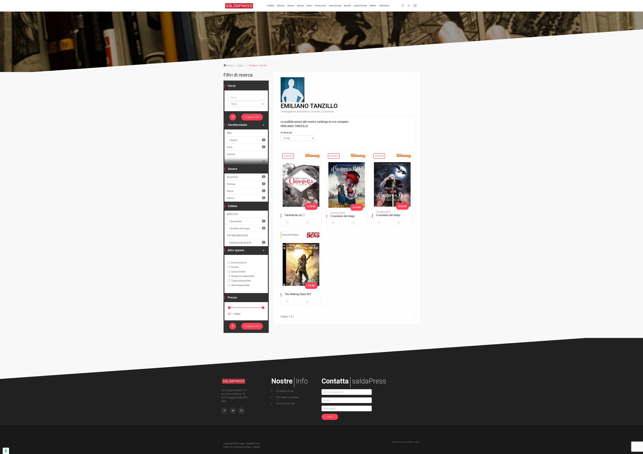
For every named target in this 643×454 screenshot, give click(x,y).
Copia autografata (241, 280)
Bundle (347, 5)
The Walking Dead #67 (298, 294)
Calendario (384, 5)
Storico (245, 198)
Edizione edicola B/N (246, 242)
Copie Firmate (360, 5)
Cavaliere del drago (246, 228)
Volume (231, 154)
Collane (270, 5)
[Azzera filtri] (232, 117)
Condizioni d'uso (285, 391)
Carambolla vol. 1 (295, 215)
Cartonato (246, 161)
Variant (246, 140)
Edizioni (281, 5)
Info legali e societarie (287, 397)
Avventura (245, 177)
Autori (309, 5)
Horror (245, 191)
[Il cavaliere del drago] (346, 188)
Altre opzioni (236, 250)
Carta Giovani (335, 5)
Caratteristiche (237, 124)
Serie (245, 147)
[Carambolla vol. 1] (301, 188)
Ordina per (286, 132)
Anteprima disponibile (242, 276)
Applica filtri (253, 117)
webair (416, 442)
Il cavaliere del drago (342, 216)
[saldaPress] (239, 5)
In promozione (238, 262)
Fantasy (245, 184)
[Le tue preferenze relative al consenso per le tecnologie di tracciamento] (6, 451)
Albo (229, 133)
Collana (232, 206)
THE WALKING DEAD (237, 235)
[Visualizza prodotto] (307, 222)
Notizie (300, 5)
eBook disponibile (240, 285)
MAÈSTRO (232, 214)
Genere (290, 5)
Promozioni (320, 5)
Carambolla (246, 221)
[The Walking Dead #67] (301, 267)
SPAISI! (373, 5)
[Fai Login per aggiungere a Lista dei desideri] (287, 222)
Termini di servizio (285, 403)
